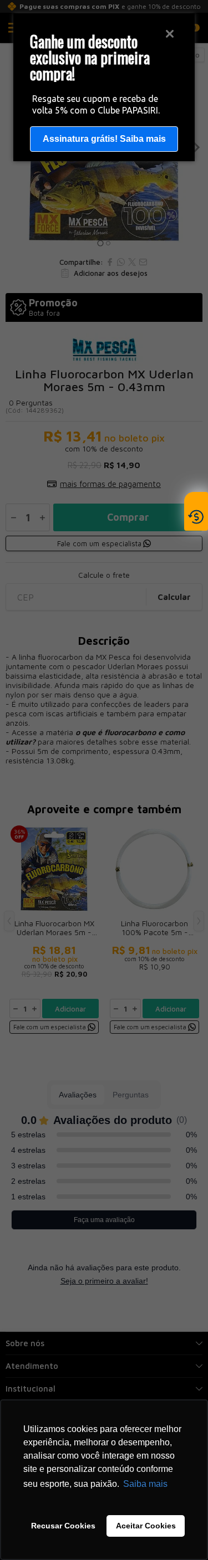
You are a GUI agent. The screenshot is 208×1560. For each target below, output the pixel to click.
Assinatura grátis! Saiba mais (104, 138)
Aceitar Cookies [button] (146, 1525)
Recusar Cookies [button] (63, 1525)
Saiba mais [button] (145, 1484)
